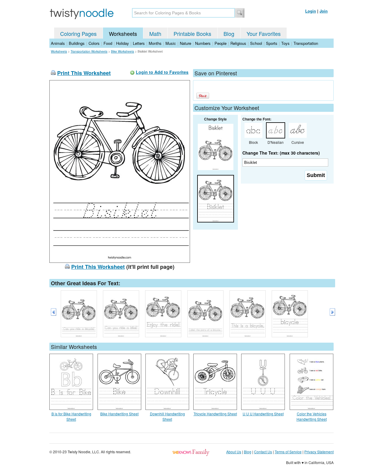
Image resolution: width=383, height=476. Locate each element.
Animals (58, 43)
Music (170, 43)
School (256, 43)
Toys (285, 43)
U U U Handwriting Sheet (263, 413)
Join (324, 11)
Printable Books (192, 33)
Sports (271, 43)
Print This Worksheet (84, 73)
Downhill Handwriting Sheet (167, 416)
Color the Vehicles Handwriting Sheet (312, 416)
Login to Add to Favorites (162, 72)
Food (108, 43)
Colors (94, 43)
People (221, 43)
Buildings (77, 43)
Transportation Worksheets (89, 51)
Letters (139, 43)
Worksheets (123, 33)
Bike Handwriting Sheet (119, 413)
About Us (233, 451)
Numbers (203, 43)
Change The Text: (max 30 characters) (281, 153)
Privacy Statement (319, 451)
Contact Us (263, 451)
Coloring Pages (78, 33)
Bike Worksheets (122, 51)
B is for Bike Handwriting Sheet (71, 416)
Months (155, 43)
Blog (229, 33)
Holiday (122, 43)
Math (155, 33)
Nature (185, 43)
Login (310, 11)
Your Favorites (264, 33)
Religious (238, 43)
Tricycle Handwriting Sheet (215, 413)
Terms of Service (288, 451)
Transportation (306, 43)
